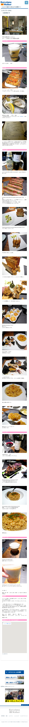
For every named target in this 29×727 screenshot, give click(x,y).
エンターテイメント (24, 715)
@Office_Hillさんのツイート (7, 686)
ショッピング (16, 715)
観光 (6, 715)
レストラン (6, 10)
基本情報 (3, 715)
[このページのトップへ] (3, 656)
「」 (21, 116)
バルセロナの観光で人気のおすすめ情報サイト (14, 721)
